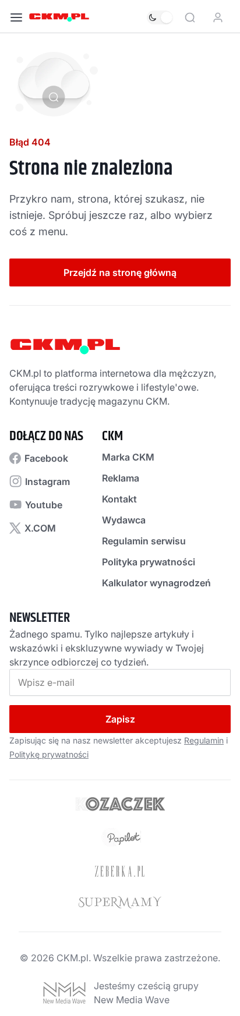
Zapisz (120, 719)
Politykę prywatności (49, 754)
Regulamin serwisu (144, 541)
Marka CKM (128, 457)
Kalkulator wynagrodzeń (156, 583)
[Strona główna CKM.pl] (59, 17)
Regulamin (204, 740)
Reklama (120, 478)
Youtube (43, 505)
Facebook (46, 458)
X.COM (40, 528)
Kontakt (119, 499)
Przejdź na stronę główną (120, 272)
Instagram (47, 481)
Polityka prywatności (148, 562)
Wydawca (124, 520)
